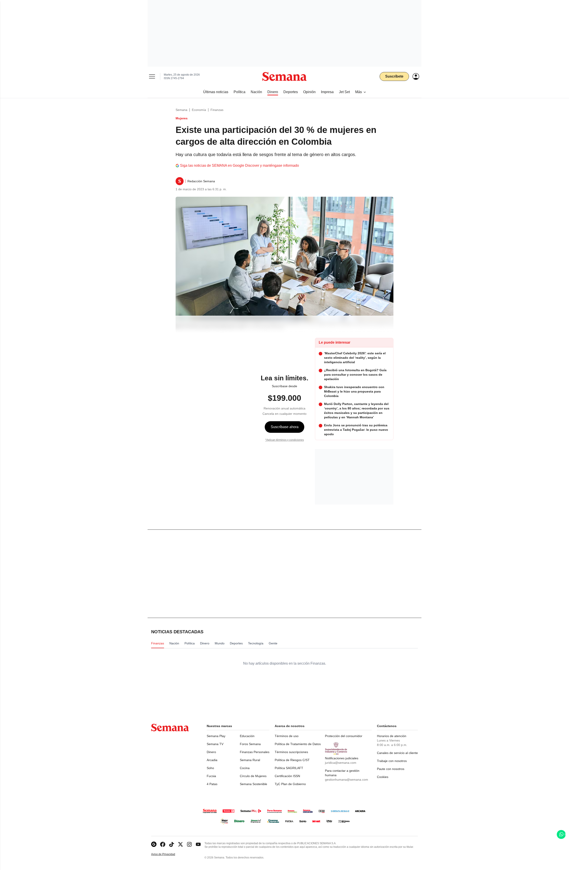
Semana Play (216, 736)
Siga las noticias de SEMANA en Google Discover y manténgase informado (239, 165)
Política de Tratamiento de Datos (298, 744)
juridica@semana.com (340, 762)
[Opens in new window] (162, 844)
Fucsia (211, 776)
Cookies (382, 777)
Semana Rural (250, 760)
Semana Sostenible (253, 784)
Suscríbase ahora (285, 427)
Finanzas (216, 110)
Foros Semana (250, 744)
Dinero (211, 752)
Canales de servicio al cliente (397, 753)
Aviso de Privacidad (167, 854)
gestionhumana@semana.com (346, 779)
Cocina (245, 768)
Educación (247, 736)
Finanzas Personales (254, 752)
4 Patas (212, 784)
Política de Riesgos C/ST (292, 760)
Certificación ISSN (287, 776)
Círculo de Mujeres (253, 776)
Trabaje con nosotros (392, 761)
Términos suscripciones (291, 752)
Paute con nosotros (390, 769)
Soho (210, 768)
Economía (199, 110)
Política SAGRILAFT (289, 768)
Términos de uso (287, 736)
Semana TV (215, 744)
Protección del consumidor (343, 736)
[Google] (153, 844)
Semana (181, 110)
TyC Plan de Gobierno (290, 784)
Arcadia (212, 760)
